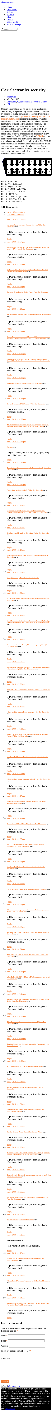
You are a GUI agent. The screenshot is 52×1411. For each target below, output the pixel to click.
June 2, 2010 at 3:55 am (16, 572)
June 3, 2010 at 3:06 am (16, 1147)
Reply (9, 239)
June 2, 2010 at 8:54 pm (16, 949)
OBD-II (39, 136)
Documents (12, 9)
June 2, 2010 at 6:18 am (16, 615)
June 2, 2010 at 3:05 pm (16, 751)
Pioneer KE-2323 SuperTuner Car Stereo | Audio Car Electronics (28, 689)
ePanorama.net (7, 2)
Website (4, 1346)
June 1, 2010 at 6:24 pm (16, 309)
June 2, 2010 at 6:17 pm (16, 796)
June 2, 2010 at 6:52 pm (16, 861)
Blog (9, 17)
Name (3, 1335)
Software (11, 12)
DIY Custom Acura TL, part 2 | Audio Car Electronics (25, 1066)
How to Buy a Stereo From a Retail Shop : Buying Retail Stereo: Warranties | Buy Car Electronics (28, 1304)
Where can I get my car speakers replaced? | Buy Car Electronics (28, 779)
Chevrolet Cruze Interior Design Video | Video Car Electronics (27, 292)
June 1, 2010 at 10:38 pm (16, 419)
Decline (11, 1408)
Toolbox (10, 14)
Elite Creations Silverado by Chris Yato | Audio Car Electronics (28, 533)
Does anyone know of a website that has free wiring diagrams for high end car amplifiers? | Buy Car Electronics (28, 1153)
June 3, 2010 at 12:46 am (16, 1061)
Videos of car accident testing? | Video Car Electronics (25, 490)
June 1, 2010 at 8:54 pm (16, 331)
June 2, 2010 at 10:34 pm (16, 1039)
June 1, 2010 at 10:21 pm (16, 378)
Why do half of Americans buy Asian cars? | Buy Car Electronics (28, 1281)
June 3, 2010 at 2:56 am (16, 1126)
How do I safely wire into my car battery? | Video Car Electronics (29, 314)
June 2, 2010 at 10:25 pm (16, 971)
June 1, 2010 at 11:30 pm (16, 485)
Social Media (12, 22)
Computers (11, 102)
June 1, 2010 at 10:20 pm (16, 354)
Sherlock (9, 447)
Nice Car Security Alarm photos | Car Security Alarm (24, 1132)
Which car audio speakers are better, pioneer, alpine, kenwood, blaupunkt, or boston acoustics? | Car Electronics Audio (28, 425)
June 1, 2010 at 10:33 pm (16, 398)
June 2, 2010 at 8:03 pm (16, 904)
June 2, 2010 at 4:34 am (16, 593)
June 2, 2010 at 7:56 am (16, 684)
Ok (6, 1408)
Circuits (10, 19)
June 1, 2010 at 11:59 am (16, 219)
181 (8, 104)
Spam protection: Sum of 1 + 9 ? (15, 1351)
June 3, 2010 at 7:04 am (16, 1298)
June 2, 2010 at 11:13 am (16, 729)
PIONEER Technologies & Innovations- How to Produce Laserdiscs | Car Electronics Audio (25, 845)
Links (9, 7)
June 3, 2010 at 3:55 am (16, 1192)
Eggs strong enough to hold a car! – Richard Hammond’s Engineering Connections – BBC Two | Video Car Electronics (27, 511)
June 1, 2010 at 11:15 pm (16, 442)
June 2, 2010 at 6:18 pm (16, 818)
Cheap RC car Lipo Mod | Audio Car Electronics (23, 578)
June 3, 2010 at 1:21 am (16, 1104)
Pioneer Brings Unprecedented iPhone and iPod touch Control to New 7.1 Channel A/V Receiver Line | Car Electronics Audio (28, 337)
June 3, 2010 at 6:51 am (16, 1275)
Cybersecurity (23, 102)
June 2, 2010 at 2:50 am (16, 528)
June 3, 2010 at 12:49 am (16, 1082)
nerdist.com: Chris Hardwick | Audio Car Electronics (24, 383)
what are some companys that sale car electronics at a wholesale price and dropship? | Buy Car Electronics (28, 668)
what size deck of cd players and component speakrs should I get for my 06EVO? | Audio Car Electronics (28, 248)
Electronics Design (39, 102)
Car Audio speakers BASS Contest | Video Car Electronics (26, 404)
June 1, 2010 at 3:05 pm (16, 264)
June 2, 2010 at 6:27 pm (16, 839)
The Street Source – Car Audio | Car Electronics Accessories (26, 889)
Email (3, 1341)
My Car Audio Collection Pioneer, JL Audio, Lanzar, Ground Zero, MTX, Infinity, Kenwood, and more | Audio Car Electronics (28, 360)
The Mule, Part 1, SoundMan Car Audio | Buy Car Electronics (27, 757)
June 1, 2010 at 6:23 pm (16, 287)
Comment (5, 1358)
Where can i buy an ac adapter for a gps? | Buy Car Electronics (28, 712)
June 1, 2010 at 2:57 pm (16, 242)
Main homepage (14, 24)
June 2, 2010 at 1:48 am (16, 505)
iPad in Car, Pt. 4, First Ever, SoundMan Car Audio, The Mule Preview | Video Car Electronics (27, 735)
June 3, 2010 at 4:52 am (16, 1235)
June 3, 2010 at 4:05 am (16, 1214)
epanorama (11, 97)
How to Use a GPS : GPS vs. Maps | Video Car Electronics (26, 824)
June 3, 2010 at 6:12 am (16, 1253)
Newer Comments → (16, 212)
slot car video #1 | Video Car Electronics (20, 1219)
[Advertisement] (26, 58)
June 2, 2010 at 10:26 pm (16, 994)
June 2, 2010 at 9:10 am (16, 707)
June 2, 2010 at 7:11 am (16, 639)
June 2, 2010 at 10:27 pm (16, 1016)
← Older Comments (15, 214)
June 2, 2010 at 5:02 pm (16, 774)
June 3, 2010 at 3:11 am (16, 1170)
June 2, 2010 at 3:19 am (16, 550)
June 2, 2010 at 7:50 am (16, 662)
